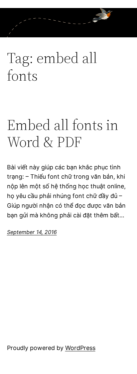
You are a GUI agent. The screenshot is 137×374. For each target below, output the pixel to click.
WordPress (80, 347)
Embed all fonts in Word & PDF (62, 133)
